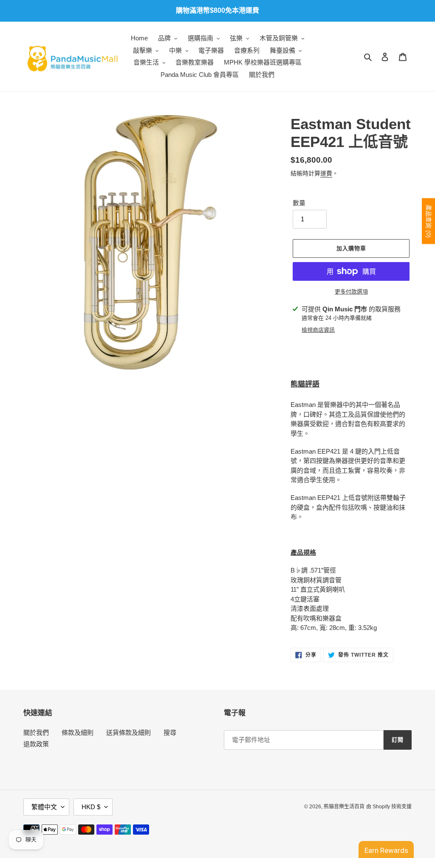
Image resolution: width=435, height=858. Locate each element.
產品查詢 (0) (428, 221)
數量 (299, 202)
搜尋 (170, 732)
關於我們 (36, 732)
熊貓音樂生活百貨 (344, 807)
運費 (326, 173)
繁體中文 (44, 806)
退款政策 (36, 744)
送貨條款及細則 (128, 732)
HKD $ (91, 806)
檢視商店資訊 (318, 330)
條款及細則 (77, 732)
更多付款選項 (351, 291)
